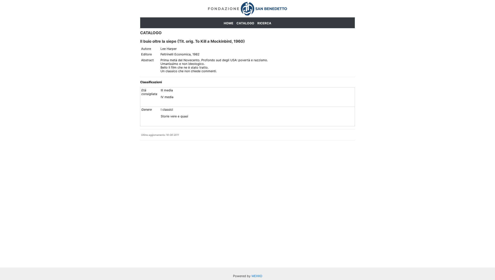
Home (228, 23)
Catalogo (245, 23)
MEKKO (257, 276)
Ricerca (264, 23)
